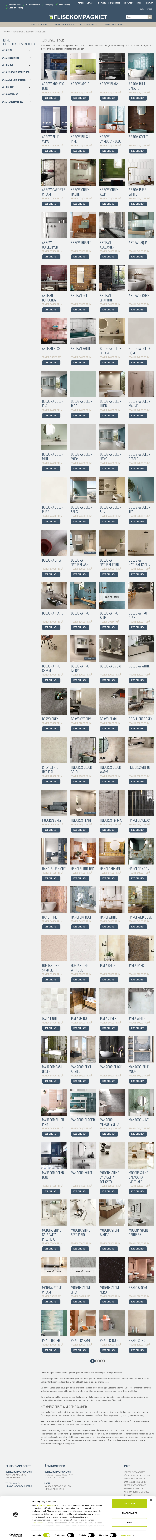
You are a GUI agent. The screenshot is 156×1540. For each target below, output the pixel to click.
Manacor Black (111, 1066)
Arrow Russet (81, 242)
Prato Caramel (81, 1340)
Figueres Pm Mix (111, 820)
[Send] (150, 17)
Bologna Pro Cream (51, 668)
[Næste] (102, 1361)
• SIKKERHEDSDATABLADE (134, 1485)
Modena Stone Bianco (109, 1232)
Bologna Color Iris (52, 403)
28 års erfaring (14, 4)
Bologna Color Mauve (139, 403)
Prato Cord (137, 1340)
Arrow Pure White (137, 191)
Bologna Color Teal (139, 509)
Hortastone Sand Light (50, 967)
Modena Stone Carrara (138, 1232)
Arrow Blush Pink (80, 138)
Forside (6, 31)
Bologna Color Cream (110, 350)
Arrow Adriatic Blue (53, 85)
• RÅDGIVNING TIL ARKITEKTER (136, 1475)
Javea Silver (108, 1018)
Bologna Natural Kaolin (139, 562)
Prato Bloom (138, 1287)
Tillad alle (129, 1504)
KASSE (149, 9)
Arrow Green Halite (80, 191)
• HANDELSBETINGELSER (133, 1478)
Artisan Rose (51, 348)
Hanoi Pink (49, 917)
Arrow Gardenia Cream (53, 191)
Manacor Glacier (83, 1119)
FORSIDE (81, 3)
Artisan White (80, 348)
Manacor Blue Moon (139, 1068)
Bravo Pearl (108, 719)
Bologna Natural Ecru (109, 562)
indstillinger (37, 1523)
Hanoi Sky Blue (81, 917)
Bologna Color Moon (81, 456)
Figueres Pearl (81, 820)
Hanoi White (108, 917)
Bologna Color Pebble (139, 456)
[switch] (70, 1535)
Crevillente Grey (140, 719)
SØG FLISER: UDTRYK (63, 24)
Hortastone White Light (79, 967)
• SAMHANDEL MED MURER (134, 1482)
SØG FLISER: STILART (113, 24)
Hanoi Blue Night (54, 868)
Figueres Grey (51, 820)
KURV (142, 9)
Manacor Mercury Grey (110, 1121)
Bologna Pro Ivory (80, 668)
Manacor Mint (139, 1119)
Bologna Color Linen (110, 403)
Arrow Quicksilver (50, 244)
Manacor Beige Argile (81, 1068)
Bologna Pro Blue (109, 615)
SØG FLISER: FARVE (88, 24)
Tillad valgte (129, 1513)
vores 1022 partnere (46, 1505)
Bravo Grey (50, 719)
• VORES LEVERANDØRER (133, 1472)
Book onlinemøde (33, 4)
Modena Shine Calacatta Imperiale (138, 1177)
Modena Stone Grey (80, 1289)
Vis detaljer (126, 1535)
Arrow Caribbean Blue (110, 138)
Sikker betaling (64, 4)
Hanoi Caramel (110, 868)
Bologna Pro (80, 613)
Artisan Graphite (106, 297)
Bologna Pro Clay (138, 615)
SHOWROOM (128, 3)
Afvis (129, 1522)
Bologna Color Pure (52, 509)
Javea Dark (136, 965)
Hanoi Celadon (139, 868)
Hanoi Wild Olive (140, 917)
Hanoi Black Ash (140, 820)
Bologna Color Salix (81, 509)
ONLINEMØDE (115, 3)
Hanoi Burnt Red (82, 868)
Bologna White (139, 666)
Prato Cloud (109, 1340)
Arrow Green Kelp (109, 191)
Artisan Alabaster (107, 244)
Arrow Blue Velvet (50, 138)
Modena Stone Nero (109, 1289)
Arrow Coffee (138, 136)
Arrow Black (109, 83)
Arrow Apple (80, 83)
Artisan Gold (80, 295)
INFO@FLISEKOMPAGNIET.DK (18, 1486)
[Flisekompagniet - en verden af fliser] (78, 17)
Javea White (137, 1018)
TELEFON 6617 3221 (14, 1483)
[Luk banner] (151, 1501)
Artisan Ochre (139, 295)
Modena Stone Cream (52, 1289)
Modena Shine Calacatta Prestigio (51, 1234)
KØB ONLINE (50, 98)
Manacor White (81, 1172)
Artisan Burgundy (49, 297)
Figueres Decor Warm (110, 769)
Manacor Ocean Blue (53, 1174)
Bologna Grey (51, 560)
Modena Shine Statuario (80, 1232)
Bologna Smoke (110, 666)
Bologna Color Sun (110, 509)
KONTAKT (149, 3)
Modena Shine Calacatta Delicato (109, 1177)
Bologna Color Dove (139, 350)
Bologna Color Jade (81, 403)
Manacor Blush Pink (53, 1121)
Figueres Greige (139, 767)
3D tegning (49, 4)
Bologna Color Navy (110, 456)
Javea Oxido (79, 1018)
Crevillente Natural (50, 769)
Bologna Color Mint (52, 456)
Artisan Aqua (138, 242)
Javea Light (49, 1018)
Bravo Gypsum (81, 719)
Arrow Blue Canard (137, 85)
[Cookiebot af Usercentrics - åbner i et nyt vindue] (15, 1535)
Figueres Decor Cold (81, 769)
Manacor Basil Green (52, 1068)
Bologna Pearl (52, 613)
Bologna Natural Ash (79, 562)
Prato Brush (51, 1340)
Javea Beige (107, 965)
